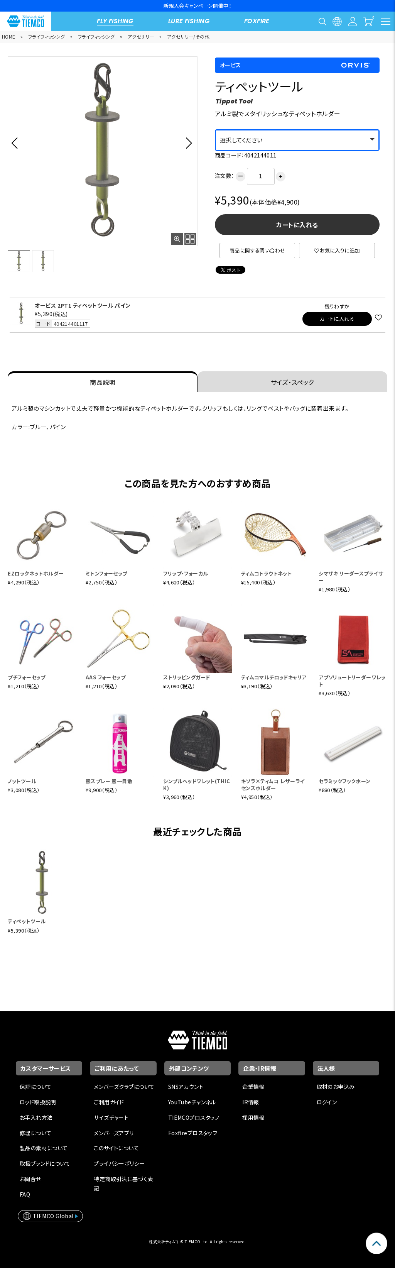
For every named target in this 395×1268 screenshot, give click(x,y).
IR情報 (250, 1102)
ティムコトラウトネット (266, 573)
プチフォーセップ (26, 677)
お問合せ (30, 1179)
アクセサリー (141, 36)
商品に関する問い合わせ (257, 250)
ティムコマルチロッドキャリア (274, 677)
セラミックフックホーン (345, 781)
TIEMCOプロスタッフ (193, 1117)
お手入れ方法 (36, 1117)
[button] (17, 142)
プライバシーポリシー (119, 1163)
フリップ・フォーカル (185, 573)
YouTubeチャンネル (192, 1102)
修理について (36, 1133)
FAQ (25, 1194)
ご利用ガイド (109, 1102)
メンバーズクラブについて (124, 1086)
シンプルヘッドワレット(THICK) (196, 784)
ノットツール (22, 781)
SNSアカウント (185, 1086)
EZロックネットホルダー (36, 573)
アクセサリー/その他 (188, 36)
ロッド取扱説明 (38, 1102)
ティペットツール (27, 921)
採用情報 (253, 1117)
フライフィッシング (46, 36)
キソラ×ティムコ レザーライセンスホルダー (273, 784)
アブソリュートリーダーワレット (352, 681)
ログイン (327, 1102)
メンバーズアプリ (113, 1133)
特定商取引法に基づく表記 (123, 1183)
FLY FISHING (115, 21)
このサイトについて (116, 1148)
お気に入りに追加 (340, 250)
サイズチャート (111, 1117)
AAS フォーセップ (105, 677)
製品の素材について (44, 1148)
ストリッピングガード (186, 677)
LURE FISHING (188, 21)
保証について (36, 1086)
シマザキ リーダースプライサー (351, 577)
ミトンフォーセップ (106, 573)
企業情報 (253, 1086)
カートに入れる (297, 224)
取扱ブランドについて (45, 1163)
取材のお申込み (336, 1086)
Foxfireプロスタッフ (192, 1133)
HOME (8, 36)
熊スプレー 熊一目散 (109, 781)
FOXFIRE (257, 21)
